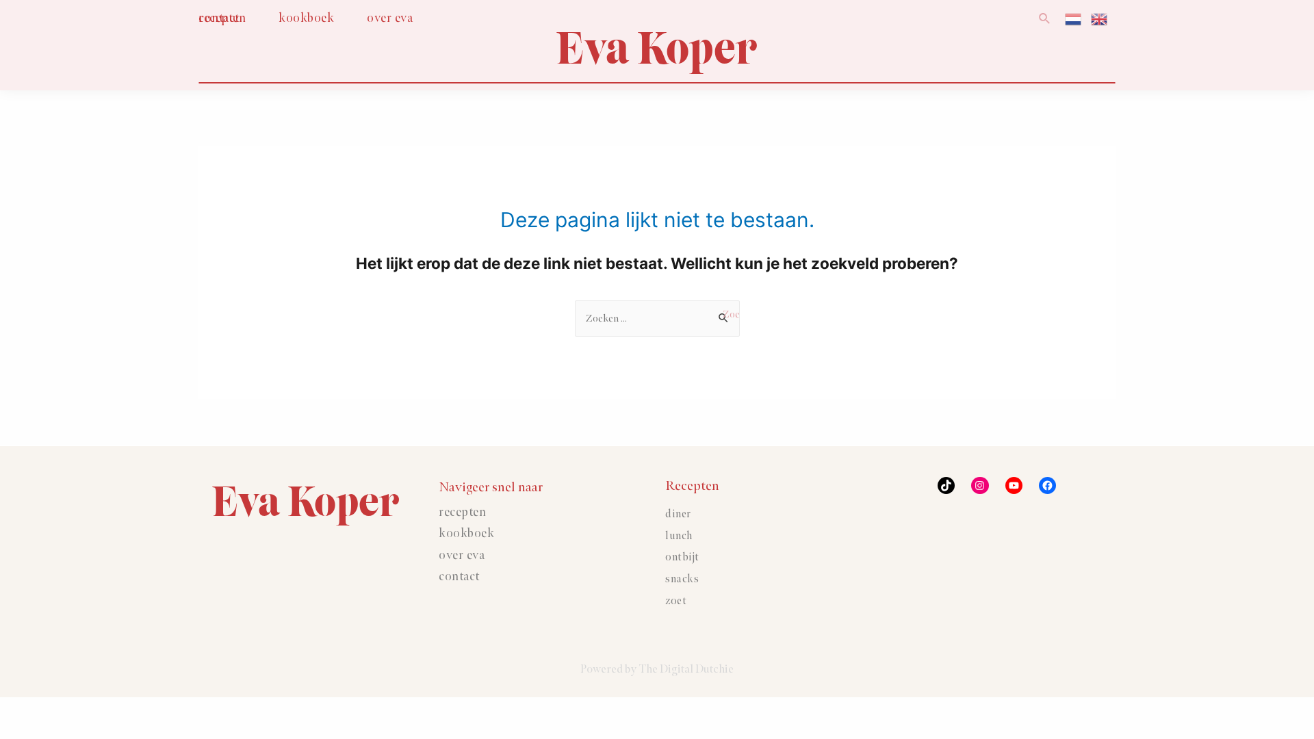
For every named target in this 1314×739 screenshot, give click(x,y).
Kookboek (466, 534)
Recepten (462, 512)
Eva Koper (657, 49)
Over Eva (462, 555)
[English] (1100, 18)
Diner (678, 514)
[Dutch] (1074, 18)
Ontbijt (682, 557)
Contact (459, 577)
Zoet (675, 601)
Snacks (682, 579)
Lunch (679, 536)
